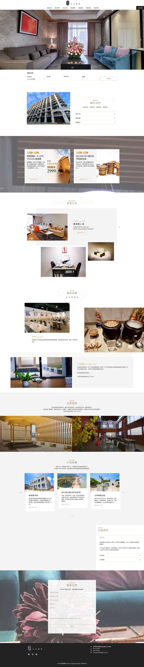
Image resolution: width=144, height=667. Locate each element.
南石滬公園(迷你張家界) (71, 492)
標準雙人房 (78, 223)
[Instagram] (32, 654)
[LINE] (36, 654)
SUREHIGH (84, 663)
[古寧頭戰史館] (104, 483)
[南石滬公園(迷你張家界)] (72, 481)
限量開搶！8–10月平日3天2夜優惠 (35, 157)
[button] (69, 187)
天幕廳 (108, 434)
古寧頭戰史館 (99, 495)
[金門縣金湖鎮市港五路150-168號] (91, 646)
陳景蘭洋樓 (33, 495)
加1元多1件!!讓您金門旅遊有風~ (85, 157)
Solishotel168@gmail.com (100, 652)
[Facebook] (29, 654)
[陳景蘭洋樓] (39, 483)
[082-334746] (91, 648)
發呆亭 (36, 434)
